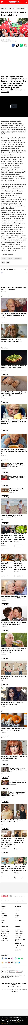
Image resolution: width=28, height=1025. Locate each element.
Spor (2, 911)
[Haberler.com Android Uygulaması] (12, 971)
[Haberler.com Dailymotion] (19, 962)
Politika (10, 8)
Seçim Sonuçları (5, 933)
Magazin (3, 913)
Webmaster (18, 943)
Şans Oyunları (4, 935)
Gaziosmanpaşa (18, 258)
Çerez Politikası (19, 933)
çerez (7, 1019)
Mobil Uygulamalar (19, 945)
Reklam (8, 901)
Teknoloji (17, 911)
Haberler (3, 906)
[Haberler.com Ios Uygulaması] (4, 971)
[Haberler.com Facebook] (6, 958)
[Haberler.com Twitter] (9, 958)
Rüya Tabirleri (4, 938)
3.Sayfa (3, 920)
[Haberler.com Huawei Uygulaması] (19, 971)
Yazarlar (17, 918)
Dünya (2, 922)
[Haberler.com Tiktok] (12, 962)
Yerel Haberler (18, 920)
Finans (16, 913)
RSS (16, 947)
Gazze (8, 262)
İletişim (12, 901)
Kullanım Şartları (19, 929)
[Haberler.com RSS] (2, 962)
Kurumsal (17, 926)
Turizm (17, 915)
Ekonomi (3, 908)
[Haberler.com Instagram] (12, 958)
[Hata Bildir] (14, 989)
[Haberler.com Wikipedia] (6, 962)
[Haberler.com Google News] (2, 958)
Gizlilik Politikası (19, 931)
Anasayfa (3, 8)
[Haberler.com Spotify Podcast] (22, 958)
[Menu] (2, 2)
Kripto (2, 918)
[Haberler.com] (6, 896)
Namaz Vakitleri (5, 931)
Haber (8, 986)
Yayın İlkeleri (21, 901)
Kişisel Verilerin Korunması (19, 936)
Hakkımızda (3, 901)
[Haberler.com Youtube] (9, 962)
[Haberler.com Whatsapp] (19, 958)
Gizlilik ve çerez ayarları (6, 989)
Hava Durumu (4, 929)
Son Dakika (4, 915)
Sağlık (16, 908)
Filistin (3, 262)
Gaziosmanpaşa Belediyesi (7, 258)
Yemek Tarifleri (4, 940)
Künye (16, 901)
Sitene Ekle (18, 950)
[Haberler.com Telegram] (15, 962)
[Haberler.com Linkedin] (15, 958)
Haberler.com (4, 926)
